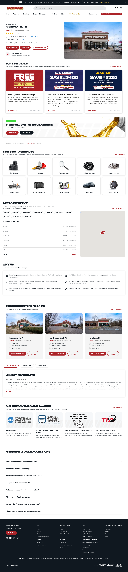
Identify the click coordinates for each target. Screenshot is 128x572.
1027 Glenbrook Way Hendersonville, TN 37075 (59, 344)
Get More (53, 14)
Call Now (21, 39)
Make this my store (17, 353)
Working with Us (41, 545)
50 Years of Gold (75, 14)
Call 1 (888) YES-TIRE (66, 545)
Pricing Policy (86, 545)
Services (26, 14)
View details (33, 353)
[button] (116, 8)
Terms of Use (86, 550)
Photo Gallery (42, 365)
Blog (106, 536)
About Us (107, 529)
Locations (62, 547)
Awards (107, 531)
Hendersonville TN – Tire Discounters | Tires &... (40, 558)
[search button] (35, 8)
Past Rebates (63, 531)
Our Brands (108, 534)
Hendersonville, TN (16, 338)
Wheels (16, 14)
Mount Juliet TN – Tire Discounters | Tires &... (97, 558)
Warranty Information (88, 552)
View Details (35, 110)
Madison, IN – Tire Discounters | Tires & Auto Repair (68, 558)
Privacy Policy (86, 547)
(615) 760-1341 (96, 348)
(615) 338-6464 (56, 348)
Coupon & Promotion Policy (90, 542)
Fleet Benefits (86, 529)
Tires (7, 14)
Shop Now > (12, 110)
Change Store (94, 14)
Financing (42, 14)
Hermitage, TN (94, 338)
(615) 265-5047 (16, 348)
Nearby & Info (27, 365)
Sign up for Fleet (87, 531)
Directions (34, 36)
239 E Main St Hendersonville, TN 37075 (19, 344)
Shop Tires (12, 132)
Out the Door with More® (66, 534)
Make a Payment (87, 536)
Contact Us (11, 532)
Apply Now (40, 542)
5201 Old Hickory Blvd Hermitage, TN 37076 (98, 344)
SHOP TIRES (25, 47)
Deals (35, 14)
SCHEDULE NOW (12, 47)
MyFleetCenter (86, 534)
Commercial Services (43, 536)
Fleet (63, 14)
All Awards (117, 407)
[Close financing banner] (125, 2)
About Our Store (11, 365)
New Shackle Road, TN (58, 338)
